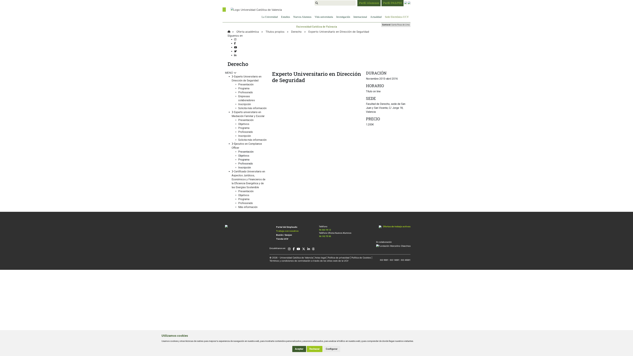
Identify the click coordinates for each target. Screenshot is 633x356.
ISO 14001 (394, 260)
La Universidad (270, 16)
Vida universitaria (324, 16)
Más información (247, 207)
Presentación (246, 84)
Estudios (285, 16)
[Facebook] (235, 43)
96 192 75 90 (325, 236)
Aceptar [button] (299, 349)
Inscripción (244, 104)
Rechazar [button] (314, 349)
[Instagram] (235, 39)
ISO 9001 (384, 260)
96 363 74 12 (325, 230)
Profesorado (245, 92)
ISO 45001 (405, 260)
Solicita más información (252, 108)
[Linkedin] (235, 55)
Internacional (360, 16)
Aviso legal (320, 257)
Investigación (343, 16)
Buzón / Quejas (284, 235)
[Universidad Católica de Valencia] (256, 9)
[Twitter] (235, 51)
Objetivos (243, 124)
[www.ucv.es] (228, 31)
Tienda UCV (282, 239)
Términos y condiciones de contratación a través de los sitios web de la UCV (309, 260)
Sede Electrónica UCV (397, 16)
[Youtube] (235, 47)
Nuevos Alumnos (302, 16)
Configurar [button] (332, 349)
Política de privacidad (338, 257)
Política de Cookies (361, 257)
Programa (243, 88)
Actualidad (376, 16)
